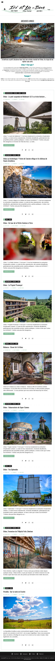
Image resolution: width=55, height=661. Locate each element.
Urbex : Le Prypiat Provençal (12, 285)
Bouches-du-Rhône (9, 93)
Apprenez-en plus (8, 145)
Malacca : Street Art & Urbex (13, 347)
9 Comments (14, 288)
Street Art (12, 343)
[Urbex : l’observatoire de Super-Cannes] (27, 428)
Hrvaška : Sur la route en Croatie (14, 591)
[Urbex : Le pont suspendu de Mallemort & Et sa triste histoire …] (27, 118)
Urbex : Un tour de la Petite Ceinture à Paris (18, 223)
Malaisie (7, 343)
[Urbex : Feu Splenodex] (27, 490)
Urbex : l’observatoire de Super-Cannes (16, 407)
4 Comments (15, 99)
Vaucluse (23, 93)
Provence (15, 93)
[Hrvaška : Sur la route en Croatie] (27, 613)
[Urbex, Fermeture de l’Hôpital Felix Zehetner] (27, 552)
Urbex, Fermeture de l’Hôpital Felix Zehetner (18, 531)
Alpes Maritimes (8, 155)
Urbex (20, 93)
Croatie (7, 588)
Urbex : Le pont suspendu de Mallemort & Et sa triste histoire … (24, 96)
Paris (7, 219)
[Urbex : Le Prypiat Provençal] (27, 306)
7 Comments (15, 594)
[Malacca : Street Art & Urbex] (27, 368)
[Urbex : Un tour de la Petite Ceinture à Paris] (27, 244)
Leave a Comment (15, 225)
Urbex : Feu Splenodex (10, 469)
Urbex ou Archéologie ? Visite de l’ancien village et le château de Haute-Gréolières (25, 159)
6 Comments (15, 410)
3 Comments (14, 472)
